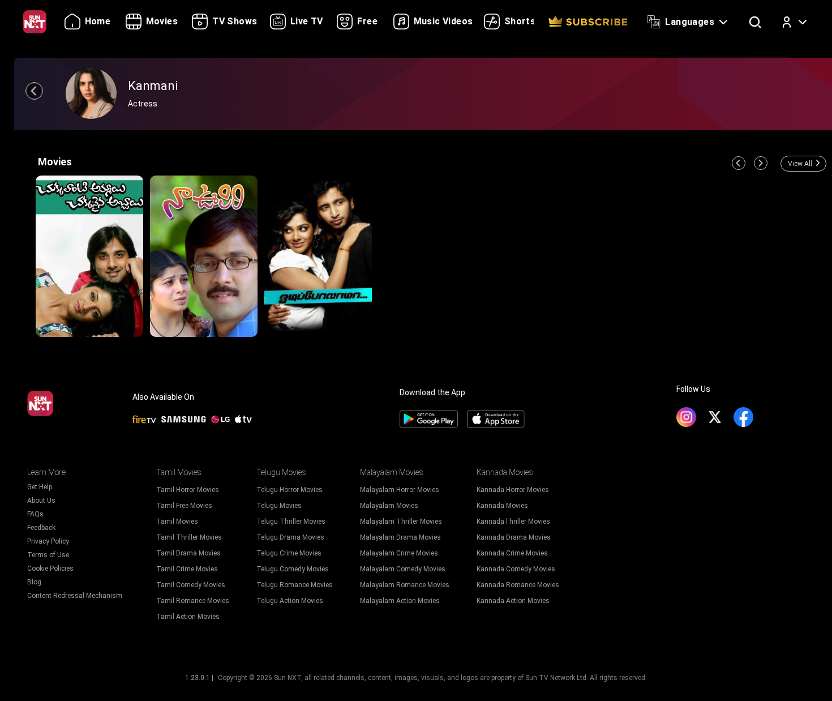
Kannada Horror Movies (513, 490)
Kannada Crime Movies (512, 553)
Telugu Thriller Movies (290, 521)
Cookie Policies (50, 568)
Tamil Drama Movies (188, 553)
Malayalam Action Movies (400, 601)
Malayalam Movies (389, 506)
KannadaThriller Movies (513, 521)
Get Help (39, 487)
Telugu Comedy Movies (292, 569)
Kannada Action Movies (513, 601)
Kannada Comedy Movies (516, 569)
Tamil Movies (177, 521)
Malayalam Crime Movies (399, 553)
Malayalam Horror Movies (399, 490)
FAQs (35, 514)
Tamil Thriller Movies (189, 537)
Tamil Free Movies (184, 506)
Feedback (41, 528)
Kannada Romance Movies (518, 585)
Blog (34, 582)
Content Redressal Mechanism (74, 596)
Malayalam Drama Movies (400, 537)
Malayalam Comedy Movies (402, 569)
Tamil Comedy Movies (190, 585)
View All (800, 164)
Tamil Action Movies (188, 617)
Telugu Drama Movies (290, 537)
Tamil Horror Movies (187, 490)
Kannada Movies (502, 506)
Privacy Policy (48, 541)
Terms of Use (48, 555)
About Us (41, 501)
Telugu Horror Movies (289, 490)
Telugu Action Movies (289, 601)
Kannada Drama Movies (514, 537)
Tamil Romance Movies (192, 601)
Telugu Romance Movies (294, 585)
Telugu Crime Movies (288, 553)
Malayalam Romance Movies (404, 585)
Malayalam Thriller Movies (401, 521)
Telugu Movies (279, 506)
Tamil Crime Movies (187, 569)
